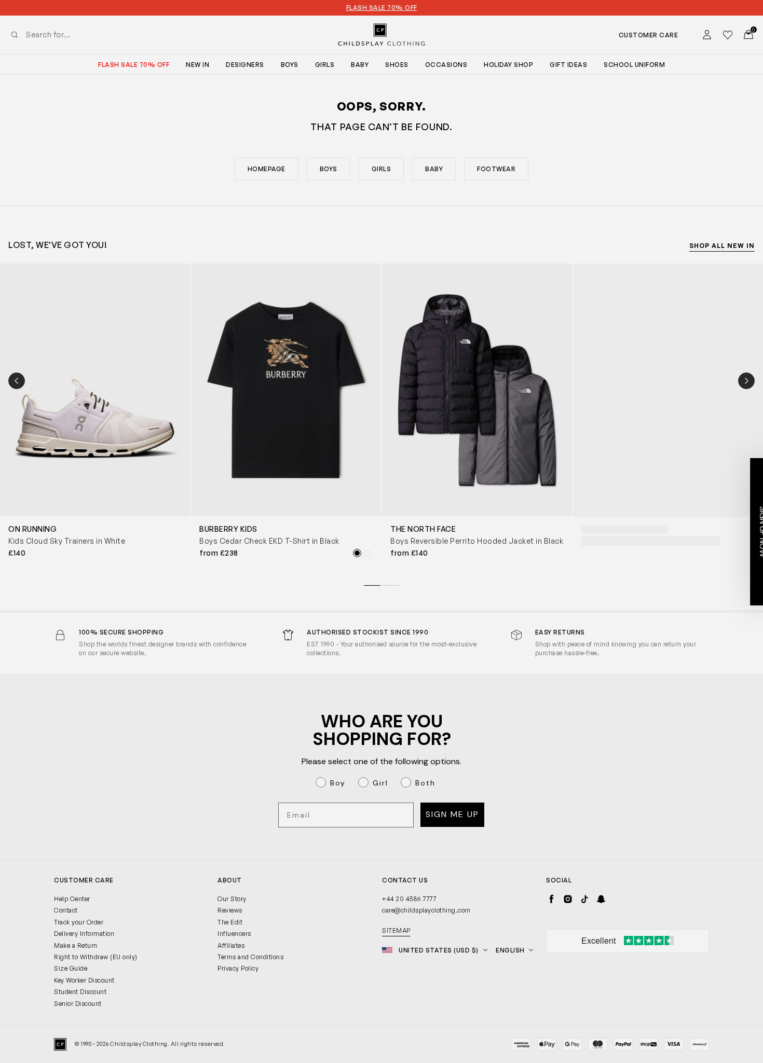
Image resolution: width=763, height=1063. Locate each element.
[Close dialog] (571, 410)
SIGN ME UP (280, 628)
